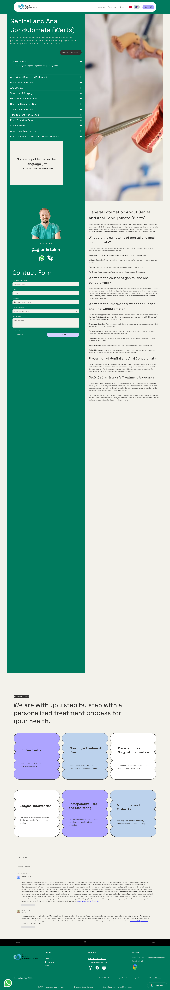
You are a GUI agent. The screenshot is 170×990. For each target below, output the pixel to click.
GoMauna (157, 978)
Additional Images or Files (20, 331)
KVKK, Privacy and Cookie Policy (51, 987)
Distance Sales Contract (83, 987)
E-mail (14, 289)
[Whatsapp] (90, 968)
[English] (137, 7)
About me (49, 958)
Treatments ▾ (50, 962)
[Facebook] (97, 968)
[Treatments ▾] (79, 962)
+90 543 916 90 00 (97, 958)
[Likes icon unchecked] (22, 905)
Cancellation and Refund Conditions (117, 987)
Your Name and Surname (20, 280)
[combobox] (45, 311)
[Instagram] (104, 968)
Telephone (15, 298)
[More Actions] (152, 877)
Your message (17, 317)
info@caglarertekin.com (97, 962)
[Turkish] (131, 7)
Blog (47, 965)
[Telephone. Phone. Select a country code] (16, 302)
